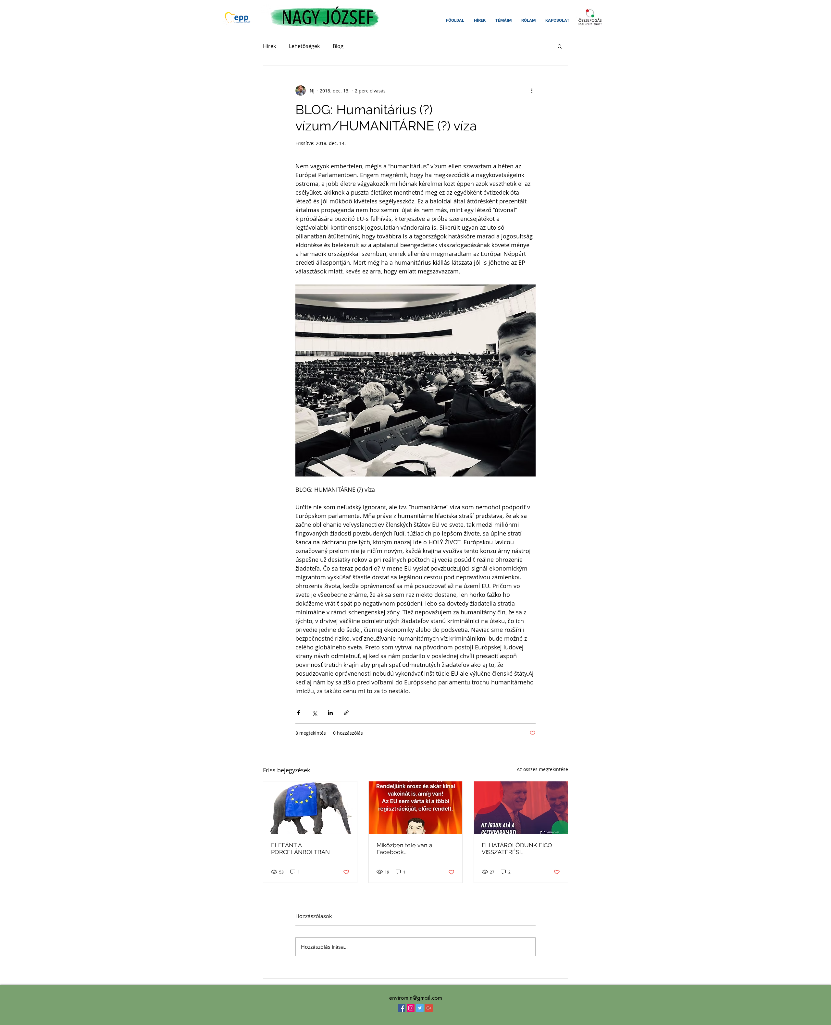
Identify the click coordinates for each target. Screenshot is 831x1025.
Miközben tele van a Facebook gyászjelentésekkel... (405, 848)
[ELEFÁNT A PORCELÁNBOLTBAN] (310, 807)
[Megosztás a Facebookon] (298, 713)
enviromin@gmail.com (415, 997)
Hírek (269, 46)
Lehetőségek (304, 46)
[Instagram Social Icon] (411, 1008)
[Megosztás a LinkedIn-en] (330, 713)
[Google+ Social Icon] (429, 1008)
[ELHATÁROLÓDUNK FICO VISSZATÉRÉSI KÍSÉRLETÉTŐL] (521, 807)
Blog (338, 46)
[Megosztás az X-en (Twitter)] (314, 713)
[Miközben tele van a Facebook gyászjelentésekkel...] (416, 807)
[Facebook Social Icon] (401, 1008)
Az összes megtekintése (542, 769)
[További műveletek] (532, 90)
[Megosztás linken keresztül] (346, 713)
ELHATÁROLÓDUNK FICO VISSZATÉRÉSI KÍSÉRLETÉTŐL (517, 848)
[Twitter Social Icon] (420, 1008)
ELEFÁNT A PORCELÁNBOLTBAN (300, 848)
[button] (560, 46)
